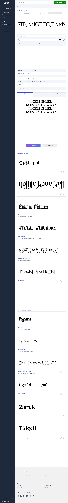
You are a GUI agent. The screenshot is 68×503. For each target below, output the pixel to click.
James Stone (22, 172)
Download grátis (34, 145)
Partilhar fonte (50, 145)
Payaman (20, 327)
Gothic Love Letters (22, 192)
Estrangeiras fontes (49, 473)
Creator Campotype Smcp (24, 258)
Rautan (21, 329)
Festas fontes (29, 475)
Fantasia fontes (39, 473)
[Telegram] (18, 496)
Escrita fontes (38, 475)
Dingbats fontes (29, 473)
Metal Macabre (21, 236)
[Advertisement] (41, 58)
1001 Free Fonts (20, 483)
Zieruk (19, 415)
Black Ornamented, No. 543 (24, 371)
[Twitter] (34, 496)
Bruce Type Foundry (23, 373)
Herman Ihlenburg (23, 351)
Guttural (20, 171)
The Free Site (19, 487)
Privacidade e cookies (47, 485)
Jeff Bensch (22, 216)
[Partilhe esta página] (64, 44)
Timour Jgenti (22, 282)
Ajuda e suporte (46, 483)
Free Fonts (19, 485)
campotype (22, 260)
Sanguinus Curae (23, 194)
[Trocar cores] (64, 40)
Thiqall (19, 436)
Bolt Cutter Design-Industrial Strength (26, 238)
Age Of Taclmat (21, 393)
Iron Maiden (21, 280)
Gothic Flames (21, 214)
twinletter (21, 395)
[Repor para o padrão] (60, 44)
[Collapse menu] (2, 3)
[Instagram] (24, 496)
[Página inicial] (18, 6)
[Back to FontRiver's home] (6, 3)
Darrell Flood (26, 13)
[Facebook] (21, 496)
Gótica (29, 70)
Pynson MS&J (21, 349)
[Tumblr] (27, 496)
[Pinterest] (30, 496)
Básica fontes (19, 473)
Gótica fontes (19, 475)
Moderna (34, 70)
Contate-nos (45, 487)
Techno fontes (48, 475)
